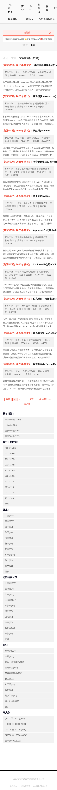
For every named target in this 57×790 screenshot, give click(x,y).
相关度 (25, 45)
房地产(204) (10, 651)
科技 (31, 8)
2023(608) (10, 453)
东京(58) (9, 622)
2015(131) (10, 470)
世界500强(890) (12, 430)
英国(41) (9, 543)
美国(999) (9, 521)
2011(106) (9, 498)
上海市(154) (10, 600)
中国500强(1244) (13, 419)
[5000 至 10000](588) (15, 718)
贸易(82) (9, 690)
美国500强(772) (12, 436)
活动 (28, 19)
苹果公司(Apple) (26, 196)
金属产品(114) (11, 667)
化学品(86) (10, 684)
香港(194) (9, 589)
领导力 (39, 8)
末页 (31, 399)
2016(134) (10, 465)
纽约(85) (9, 611)
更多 (7, 504)
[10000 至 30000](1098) (16, 724)
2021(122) (10, 476)
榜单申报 (12, 19)
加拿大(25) (10, 555)
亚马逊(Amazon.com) (29, 96)
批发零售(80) (11, 695)
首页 (8, 399)
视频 (47, 8)
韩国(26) (9, 549)
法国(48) (9, 538)
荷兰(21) (9, 566)
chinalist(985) (11, 425)
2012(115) (9, 481)
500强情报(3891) (29, 58)
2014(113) (9, 487)
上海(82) (9, 617)
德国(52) (9, 532)
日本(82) (9, 527)
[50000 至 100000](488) (16, 735)
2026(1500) (10, 448)
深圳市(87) (10, 605)
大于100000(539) (13, 741)
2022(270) (10, 459)
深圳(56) (9, 633)
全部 (5, 58)
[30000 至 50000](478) (15, 729)
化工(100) (9, 679)
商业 (22, 8)
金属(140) (9, 656)
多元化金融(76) (12, 701)
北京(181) (9, 594)
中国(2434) (10, 515)
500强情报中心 (47, 19)
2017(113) (9, 492)
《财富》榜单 (10, 8)
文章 (13, 58)
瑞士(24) (9, 560)
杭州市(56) (10, 628)
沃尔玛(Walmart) (26, 130)
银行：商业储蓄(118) (14, 662)
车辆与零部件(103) (13, 673)
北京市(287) (10, 583)
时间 (33, 45)
